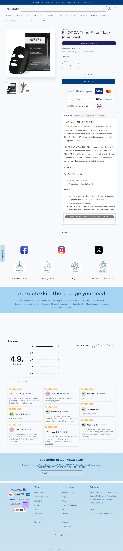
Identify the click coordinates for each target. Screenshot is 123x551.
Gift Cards (38, 514)
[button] (45, 346)
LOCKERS (38, 501)
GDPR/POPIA (67, 526)
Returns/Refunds (68, 493)
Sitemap (65, 514)
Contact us (66, 518)
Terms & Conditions (69, 505)
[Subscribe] (80, 473)
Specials (37, 505)
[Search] (103, 8)
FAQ (63, 509)
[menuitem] (9, 15)
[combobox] (64, 8)
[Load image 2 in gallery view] (24, 87)
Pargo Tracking (39, 493)
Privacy (64, 501)
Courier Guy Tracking (42, 497)
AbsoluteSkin (58, 550)
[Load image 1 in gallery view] (11, 87)
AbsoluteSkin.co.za (69, 550)
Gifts (36, 509)
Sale (35, 518)
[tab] (68, 115)
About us (65, 522)
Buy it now (88, 81)
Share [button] (66, 232)
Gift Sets (37, 522)
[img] (15, 389)
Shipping (75, 52)
